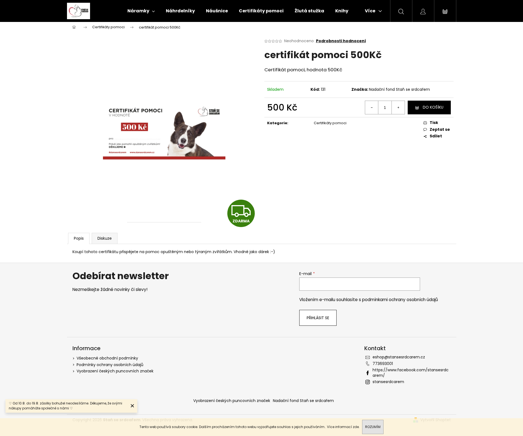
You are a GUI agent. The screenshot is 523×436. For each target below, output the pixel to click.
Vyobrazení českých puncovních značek (115, 371)
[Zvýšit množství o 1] (398, 107)
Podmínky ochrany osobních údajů (110, 364)
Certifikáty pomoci (330, 123)
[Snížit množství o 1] (371, 107)
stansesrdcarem (388, 381)
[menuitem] (141, 11)
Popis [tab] (79, 238)
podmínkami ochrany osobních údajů (400, 299)
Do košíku (433, 107)
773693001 (383, 363)
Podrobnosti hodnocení (341, 41)
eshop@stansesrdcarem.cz (399, 357)
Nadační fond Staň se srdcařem (399, 89)
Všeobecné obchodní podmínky (107, 358)
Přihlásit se (318, 318)
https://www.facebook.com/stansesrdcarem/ (411, 372)
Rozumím (373, 426)
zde (356, 426)
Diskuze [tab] (104, 238)
